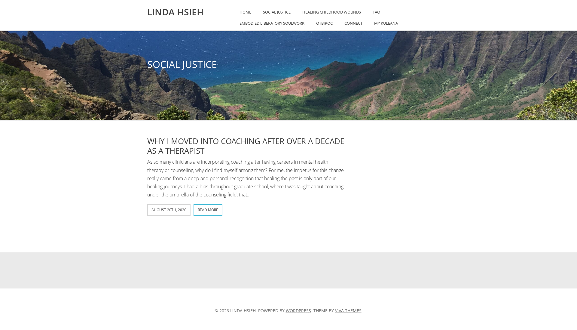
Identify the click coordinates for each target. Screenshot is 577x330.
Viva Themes (348, 310)
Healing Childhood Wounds (331, 12)
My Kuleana (386, 23)
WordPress (298, 310)
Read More (208, 209)
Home (245, 12)
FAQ (376, 12)
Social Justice (277, 12)
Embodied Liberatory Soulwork (272, 23)
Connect (353, 23)
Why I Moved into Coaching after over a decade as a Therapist (245, 146)
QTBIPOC (324, 23)
